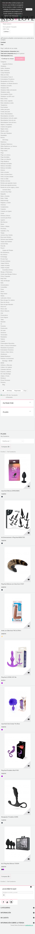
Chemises (3, 204)
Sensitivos (3, 332)
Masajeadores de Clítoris (7, 81)
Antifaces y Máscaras (6, 365)
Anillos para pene (5, 109)
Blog (3, 384)
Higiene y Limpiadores (6, 124)
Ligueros (3, 220)
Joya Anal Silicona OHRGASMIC (10, 491)
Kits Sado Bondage (6, 373)
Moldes (2, 295)
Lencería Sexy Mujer (6, 191)
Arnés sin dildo (4, 178)
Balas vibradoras (5, 70)
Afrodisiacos (4, 354)
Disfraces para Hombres (7, 239)
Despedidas (4, 135)
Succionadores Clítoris (6, 94)
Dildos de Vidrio (5, 75)
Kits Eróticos (4, 254)
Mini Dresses (4, 222)
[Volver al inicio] (3, 391)
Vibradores (3, 66)
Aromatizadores (5, 285)
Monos (2, 224)
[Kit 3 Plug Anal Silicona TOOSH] (17, 844)
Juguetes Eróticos (7, 64)
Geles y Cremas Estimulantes (8, 345)
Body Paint (3, 278)
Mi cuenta (5, 917)
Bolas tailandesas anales (7, 103)
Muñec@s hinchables (6, 163)
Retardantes (4, 337)
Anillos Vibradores (5, 68)
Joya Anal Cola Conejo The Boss (10, 723)
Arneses (3, 170)
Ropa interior (4, 293)
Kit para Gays (4, 259)
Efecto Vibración (5, 311)
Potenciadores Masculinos (7, 343)
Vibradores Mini (5, 87)
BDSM (2, 363)
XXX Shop (5, 139)
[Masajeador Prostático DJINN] (17, 797)
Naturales (3, 321)
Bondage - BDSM (7, 360)
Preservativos (4, 315)
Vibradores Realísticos (6, 144)
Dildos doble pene (5, 148)
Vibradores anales (5, 92)
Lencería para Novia (6, 217)
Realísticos (3, 142)
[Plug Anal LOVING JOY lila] (17, 657)
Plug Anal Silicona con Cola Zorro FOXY (12, 584)
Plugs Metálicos (5, 161)
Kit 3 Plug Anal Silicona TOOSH (10, 863)
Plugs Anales (4, 150)
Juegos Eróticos (5, 263)
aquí (20, 15)
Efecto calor (4, 308)
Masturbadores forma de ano (8, 120)
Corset (2, 213)
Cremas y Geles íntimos (7, 352)
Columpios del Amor (6, 369)
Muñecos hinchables (6, 165)
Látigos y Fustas (5, 376)
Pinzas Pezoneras (5, 380)
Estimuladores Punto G (7, 77)
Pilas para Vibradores (6, 133)
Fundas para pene (5, 111)
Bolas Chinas (4, 98)
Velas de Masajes (5, 280)
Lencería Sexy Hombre (7, 235)
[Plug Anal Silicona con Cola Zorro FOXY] (17, 564)
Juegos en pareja (5, 265)
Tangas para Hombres (6, 241)
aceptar (29, 9)
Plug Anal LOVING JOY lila (8, 677)
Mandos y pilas (5, 131)
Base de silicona (5, 302)
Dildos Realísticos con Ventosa (9, 146)
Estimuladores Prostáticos (7, 79)
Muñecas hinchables (6, 168)
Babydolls (3, 194)
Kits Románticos (5, 252)
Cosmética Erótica (7, 270)
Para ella (3, 246)
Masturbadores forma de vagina (9, 118)
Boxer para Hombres (6, 237)
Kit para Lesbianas (5, 261)
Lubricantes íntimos (6, 298)
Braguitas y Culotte (6, 202)
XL (1, 324)
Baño (2, 283)
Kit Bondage (4, 256)
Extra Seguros (4, 317)
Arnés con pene (5, 172)
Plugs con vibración (6, 159)
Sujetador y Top (5, 230)
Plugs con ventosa (5, 155)
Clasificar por (5, 441)
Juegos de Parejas (7, 250)
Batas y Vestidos (5, 196)
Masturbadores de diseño (7, 116)
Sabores (3, 339)
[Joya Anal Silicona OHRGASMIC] (17, 471)
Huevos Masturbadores (7, 113)
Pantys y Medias (5, 226)
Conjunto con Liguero (6, 211)
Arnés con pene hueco (6, 174)
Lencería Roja (4, 243)
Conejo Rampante (5, 72)
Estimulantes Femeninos (7, 350)
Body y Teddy (4, 198)
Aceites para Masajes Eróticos (9, 274)
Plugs (2, 152)
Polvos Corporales (5, 276)
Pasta (2, 289)
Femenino (3, 326)
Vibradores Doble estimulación (8, 90)
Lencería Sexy (6, 189)
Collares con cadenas (6, 367)
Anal (2, 313)
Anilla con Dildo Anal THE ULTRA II (11, 630)
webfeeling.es (29, 925)
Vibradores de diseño (6, 85)
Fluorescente (4, 328)
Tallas (2, 319)
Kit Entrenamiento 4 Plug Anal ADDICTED (13, 537)
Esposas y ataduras (6, 371)
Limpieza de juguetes (6, 126)
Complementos (4, 207)
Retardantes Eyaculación (7, 347)
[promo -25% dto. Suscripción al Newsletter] (9, 396)
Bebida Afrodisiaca (5, 356)
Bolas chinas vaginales (7, 100)
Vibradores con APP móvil (7, 96)
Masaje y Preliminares (6, 272)
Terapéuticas (4, 105)
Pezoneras (3, 228)
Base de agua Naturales (7, 304)
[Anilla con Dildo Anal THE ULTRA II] (17, 611)
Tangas (2, 233)
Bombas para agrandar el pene (9, 183)
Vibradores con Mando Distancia (9, 83)
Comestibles (4, 287)
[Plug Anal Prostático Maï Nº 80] (17, 750)
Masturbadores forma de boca (8, 122)
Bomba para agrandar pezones (9, 185)
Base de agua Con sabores (8, 300)
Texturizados (4, 334)
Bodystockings (4, 200)
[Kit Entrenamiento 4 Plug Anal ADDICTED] (17, 518)
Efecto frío (3, 306)
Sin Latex (3, 330)
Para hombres (4, 107)
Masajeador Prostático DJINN (9, 817)
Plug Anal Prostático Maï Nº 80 (10, 770)
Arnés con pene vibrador (7, 176)
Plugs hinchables (5, 157)
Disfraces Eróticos (5, 215)
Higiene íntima (4, 129)
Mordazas (3, 378)
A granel (3, 341)
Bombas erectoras (5, 181)
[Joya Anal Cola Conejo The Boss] (17, 704)
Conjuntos (3, 209)
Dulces (2, 291)
